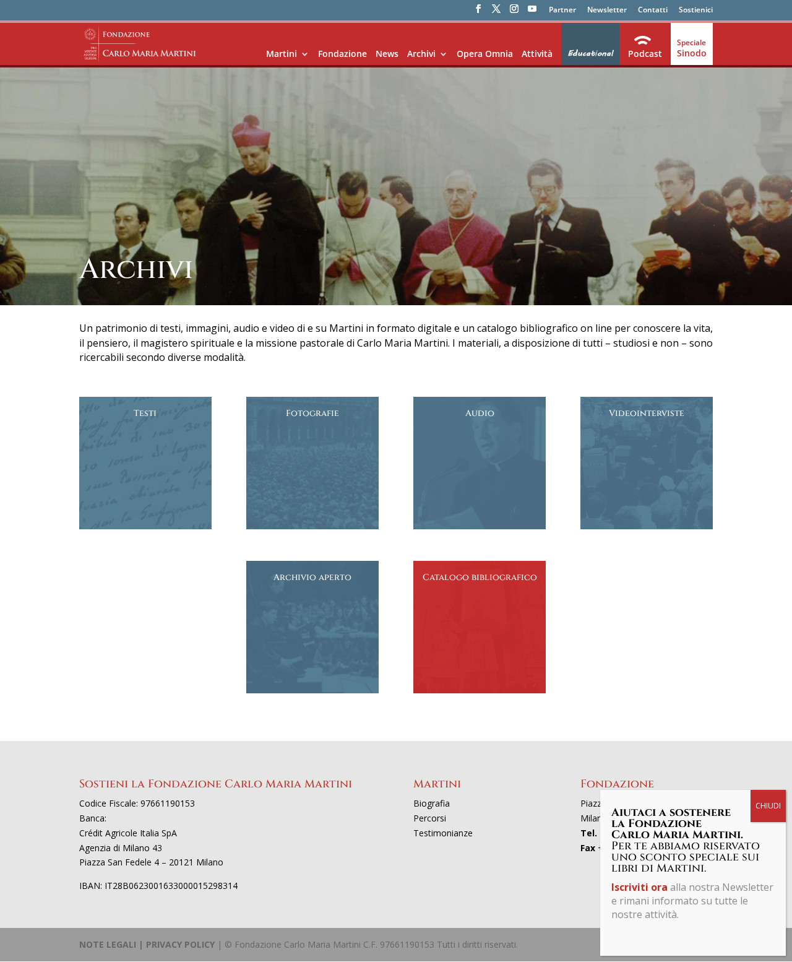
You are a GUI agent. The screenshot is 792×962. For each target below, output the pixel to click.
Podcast (645, 53)
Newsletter (607, 10)
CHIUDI (768, 805)
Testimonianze (443, 833)
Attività (537, 53)
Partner (562, 10)
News (387, 53)
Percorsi (429, 818)
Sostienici (696, 10)
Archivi (421, 53)
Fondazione (342, 53)
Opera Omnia (485, 53)
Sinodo (692, 53)
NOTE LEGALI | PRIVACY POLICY (147, 944)
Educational (590, 53)
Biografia (431, 803)
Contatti (653, 10)
